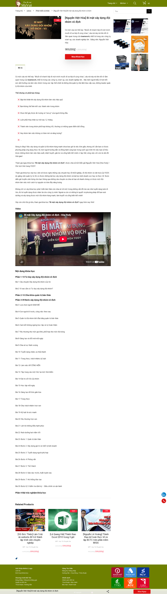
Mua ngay (142, 591)
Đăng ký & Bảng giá (30, 580)
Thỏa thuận (83, 573)
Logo (30, 568)
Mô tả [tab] (20, 68)
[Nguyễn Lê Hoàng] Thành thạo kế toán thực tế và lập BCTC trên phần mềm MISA (96, 538)
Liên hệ (17, 571)
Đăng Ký (65, 571)
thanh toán (72, 584)
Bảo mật (65, 584)
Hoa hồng (74, 573)
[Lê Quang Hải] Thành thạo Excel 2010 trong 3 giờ (63, 535)
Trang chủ (111, 3)
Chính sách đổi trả (68, 580)
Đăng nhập (72, 571)
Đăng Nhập (19, 580)
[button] (60, 17)
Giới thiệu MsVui (21, 568)
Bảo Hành (74, 582)
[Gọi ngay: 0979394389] (164, 501)
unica (29, 11)
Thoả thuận (19, 584)
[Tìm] (149, 11)
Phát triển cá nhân (42, 11)
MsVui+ (123, 3)
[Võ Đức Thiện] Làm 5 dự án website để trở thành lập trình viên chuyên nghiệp (30, 538)
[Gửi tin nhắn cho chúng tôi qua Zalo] (164, 493)
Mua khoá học (78, 57)
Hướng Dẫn (66, 573)
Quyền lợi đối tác (21, 582)
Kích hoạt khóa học (21, 573)
